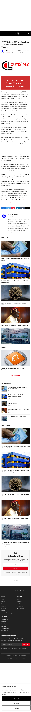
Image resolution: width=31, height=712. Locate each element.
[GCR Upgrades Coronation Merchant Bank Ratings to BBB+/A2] (15, 336)
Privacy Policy (13, 574)
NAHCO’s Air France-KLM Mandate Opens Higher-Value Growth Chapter (15, 281)
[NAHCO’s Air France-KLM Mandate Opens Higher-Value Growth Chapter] (15, 271)
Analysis (13, 38)
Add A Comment (15, 375)
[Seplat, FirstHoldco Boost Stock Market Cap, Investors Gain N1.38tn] (15, 249)
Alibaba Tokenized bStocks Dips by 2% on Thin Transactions (12, 369)
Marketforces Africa (10, 50)
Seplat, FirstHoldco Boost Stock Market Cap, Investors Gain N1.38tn (15, 259)
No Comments (16, 52)
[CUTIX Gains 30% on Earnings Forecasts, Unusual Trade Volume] (15, 65)
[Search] (29, 33)
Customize (16, 703)
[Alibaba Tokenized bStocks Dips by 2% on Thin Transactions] (15, 358)
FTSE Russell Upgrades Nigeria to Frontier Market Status (14, 325)
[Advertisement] (15, 15)
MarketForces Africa (5, 38)
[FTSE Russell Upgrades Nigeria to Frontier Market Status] (15, 315)
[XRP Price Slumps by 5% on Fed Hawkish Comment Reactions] (15, 293)
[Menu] (2, 33)
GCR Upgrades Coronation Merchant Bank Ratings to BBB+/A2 (14, 346)
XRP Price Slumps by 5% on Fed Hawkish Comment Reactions (13, 303)
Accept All (16, 698)
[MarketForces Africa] (15, 33)
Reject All (16, 708)
